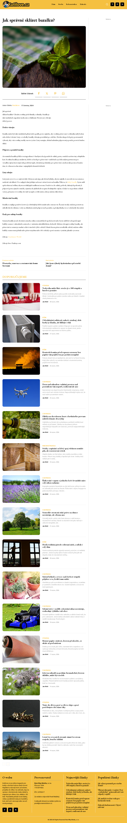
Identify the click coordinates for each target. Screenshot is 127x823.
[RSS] (122, 4)
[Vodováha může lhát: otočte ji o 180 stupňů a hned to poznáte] (21, 297)
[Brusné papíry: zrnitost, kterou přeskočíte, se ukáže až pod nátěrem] (21, 649)
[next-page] (8, 764)
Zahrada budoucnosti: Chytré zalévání (109, 806)
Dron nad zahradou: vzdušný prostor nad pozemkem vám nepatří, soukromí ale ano (60, 385)
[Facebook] (112, 4)
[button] (107, 4)
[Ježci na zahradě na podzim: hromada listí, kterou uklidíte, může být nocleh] (21, 681)
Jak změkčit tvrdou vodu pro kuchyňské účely (109, 799)
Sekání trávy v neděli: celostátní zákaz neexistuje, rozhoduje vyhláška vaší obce (63, 609)
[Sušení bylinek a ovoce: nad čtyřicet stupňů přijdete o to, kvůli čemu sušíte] (21, 585)
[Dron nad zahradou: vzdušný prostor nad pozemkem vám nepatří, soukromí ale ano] (21, 393)
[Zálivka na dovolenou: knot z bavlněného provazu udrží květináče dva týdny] (21, 425)
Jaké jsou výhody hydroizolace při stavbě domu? (63, 264)
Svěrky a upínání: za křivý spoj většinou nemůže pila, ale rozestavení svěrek (62, 449)
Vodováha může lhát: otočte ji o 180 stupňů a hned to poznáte (62, 289)
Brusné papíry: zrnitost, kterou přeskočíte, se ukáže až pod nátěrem (62, 641)
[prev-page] (4, 764)
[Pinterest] (55, 93)
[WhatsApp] (63, 93)
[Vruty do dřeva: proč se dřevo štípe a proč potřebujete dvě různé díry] (21, 713)
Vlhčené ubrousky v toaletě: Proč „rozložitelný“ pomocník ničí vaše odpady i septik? (111, 792)
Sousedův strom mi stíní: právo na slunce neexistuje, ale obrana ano (60, 513)
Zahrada (46, 381)
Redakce (16, 105)
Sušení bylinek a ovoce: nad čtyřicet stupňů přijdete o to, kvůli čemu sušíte (61, 577)
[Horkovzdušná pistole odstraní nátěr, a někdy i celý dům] (21, 553)
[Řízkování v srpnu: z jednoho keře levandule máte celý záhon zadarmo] (21, 489)
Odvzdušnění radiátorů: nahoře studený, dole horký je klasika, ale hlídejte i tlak (61, 321)
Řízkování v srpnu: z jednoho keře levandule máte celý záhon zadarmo (64, 481)
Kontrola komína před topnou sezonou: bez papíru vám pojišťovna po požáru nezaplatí (61, 353)
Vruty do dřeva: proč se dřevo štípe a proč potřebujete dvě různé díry (60, 706)
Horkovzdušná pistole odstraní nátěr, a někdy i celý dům (62, 545)
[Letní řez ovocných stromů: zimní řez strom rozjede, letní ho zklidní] (21, 745)
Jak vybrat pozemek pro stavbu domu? (110, 784)
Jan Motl (45, 302)
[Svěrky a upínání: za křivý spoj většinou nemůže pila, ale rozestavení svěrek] (21, 457)
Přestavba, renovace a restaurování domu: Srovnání (20, 264)
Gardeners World (14, 237)
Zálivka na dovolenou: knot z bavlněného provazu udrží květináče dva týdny (63, 417)
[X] (47, 93)
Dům (44, 317)
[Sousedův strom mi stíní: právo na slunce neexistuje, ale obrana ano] (21, 521)
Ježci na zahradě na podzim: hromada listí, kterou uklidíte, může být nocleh (63, 674)
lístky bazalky (72, 182)
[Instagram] (117, 4)
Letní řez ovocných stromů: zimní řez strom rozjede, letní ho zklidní (61, 738)
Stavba (45, 285)
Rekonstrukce (48, 446)
